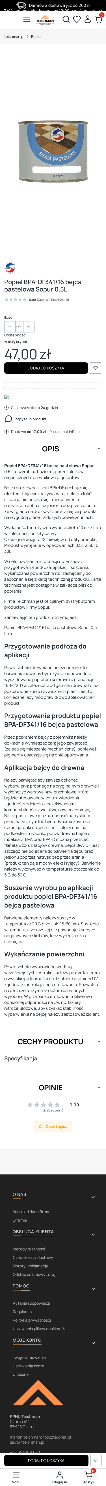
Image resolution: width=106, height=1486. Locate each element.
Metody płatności (29, 1249)
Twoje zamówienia (29, 1357)
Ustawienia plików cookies (37, 1328)
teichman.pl (14, 36)
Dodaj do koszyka (46, 368)
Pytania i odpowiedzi (31, 1303)
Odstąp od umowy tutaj (34, 1274)
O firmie (20, 1220)
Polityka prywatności (32, 1320)
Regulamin (22, 1311)
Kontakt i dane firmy (31, 1211)
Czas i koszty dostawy (33, 1257)
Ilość (8, 317)
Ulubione (21, 1374)
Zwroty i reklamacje (30, 1266)
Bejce (36, 36)
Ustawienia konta (28, 1365)
